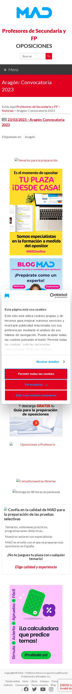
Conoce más (22, 684)
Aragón (30, 137)
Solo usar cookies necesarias (36, 395)
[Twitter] (34, 690)
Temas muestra (39, 684)
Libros (34, 681)
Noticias (8, 684)
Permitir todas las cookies (36, 373)
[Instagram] (51, 690)
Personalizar (34, 384)
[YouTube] (43, 690)
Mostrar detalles (47, 361)
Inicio (25, 681)
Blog (53, 684)
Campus (44, 681)
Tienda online (12, 681)
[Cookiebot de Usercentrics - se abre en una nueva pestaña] (50, 295)
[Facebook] (26, 690)
